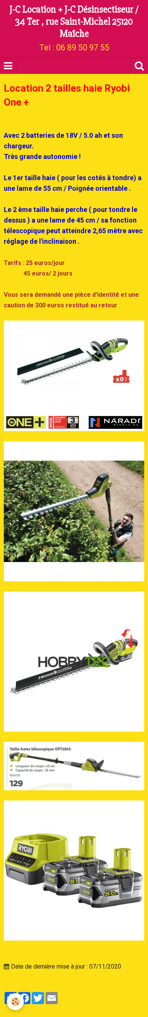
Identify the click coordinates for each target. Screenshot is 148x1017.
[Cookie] (15, 1001)
